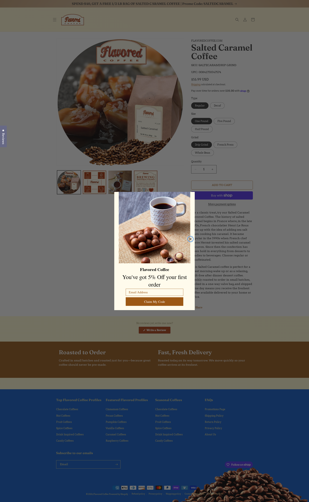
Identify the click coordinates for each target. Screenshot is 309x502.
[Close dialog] (190, 239)
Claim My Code (154, 301)
